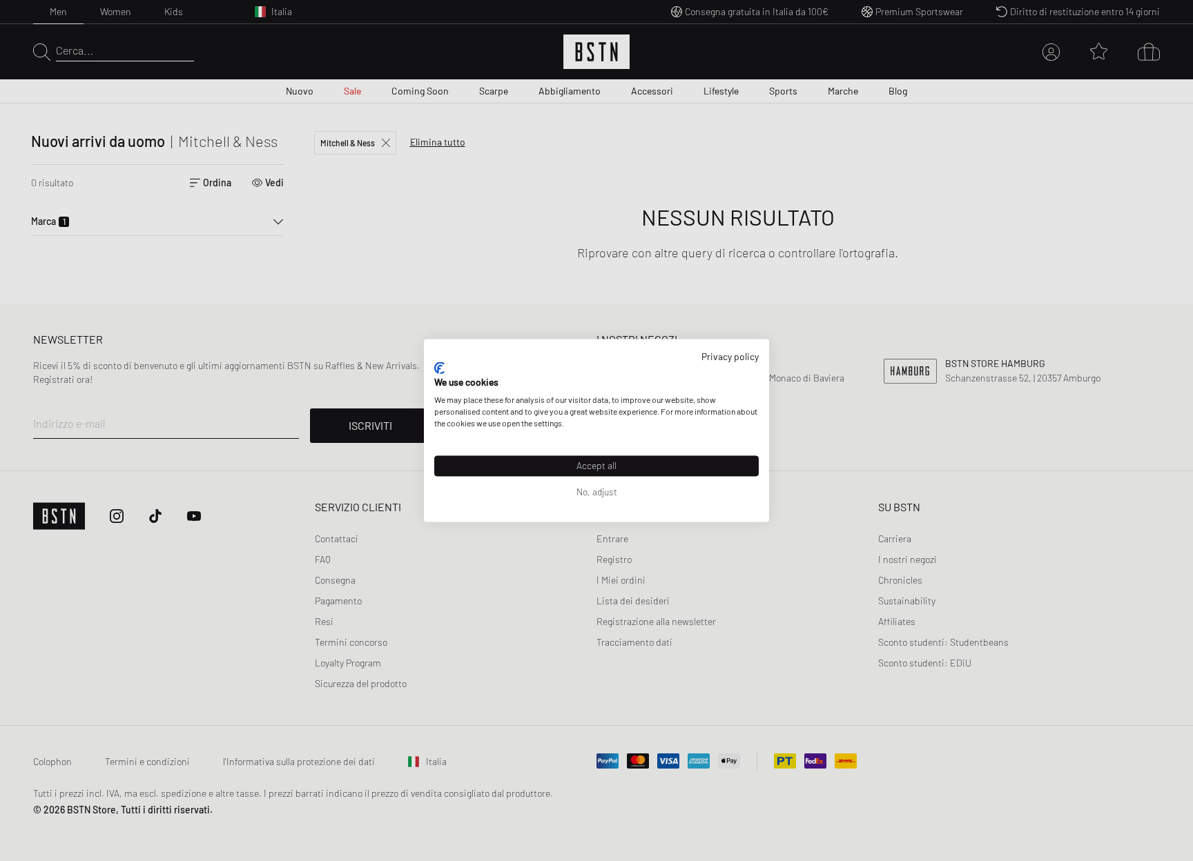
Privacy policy (730, 356)
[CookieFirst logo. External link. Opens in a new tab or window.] (439, 368)
